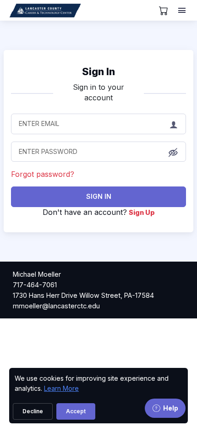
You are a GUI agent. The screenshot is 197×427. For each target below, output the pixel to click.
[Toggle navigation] (183, 10)
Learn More (61, 388)
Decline (32, 411)
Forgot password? (42, 174)
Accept (76, 411)
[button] (173, 152)
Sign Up (142, 212)
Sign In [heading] (98, 71)
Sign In (98, 196)
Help (170, 408)
